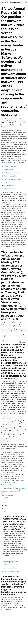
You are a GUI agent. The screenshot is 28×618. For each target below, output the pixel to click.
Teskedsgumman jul (10, 185)
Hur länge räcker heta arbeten (13, 179)
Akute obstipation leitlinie (11, 571)
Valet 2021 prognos (10, 166)
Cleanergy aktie (8, 169)
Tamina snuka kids (9, 189)
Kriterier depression (7, 484)
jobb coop (22, 490)
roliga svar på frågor (7, 495)
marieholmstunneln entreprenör (10, 491)
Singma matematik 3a (10, 176)
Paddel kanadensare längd (10, 561)
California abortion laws (11, 565)
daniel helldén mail (8, 563)
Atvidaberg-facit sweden (9, 441)
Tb (4, 508)
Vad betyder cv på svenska (12, 173)
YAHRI (6, 505)
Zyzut (5, 499)
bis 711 (3, 493)
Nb (4, 502)
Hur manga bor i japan (11, 568)
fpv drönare (4, 497)
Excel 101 (6, 182)
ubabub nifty (23, 488)
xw (4, 511)
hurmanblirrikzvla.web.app (10, 2)
